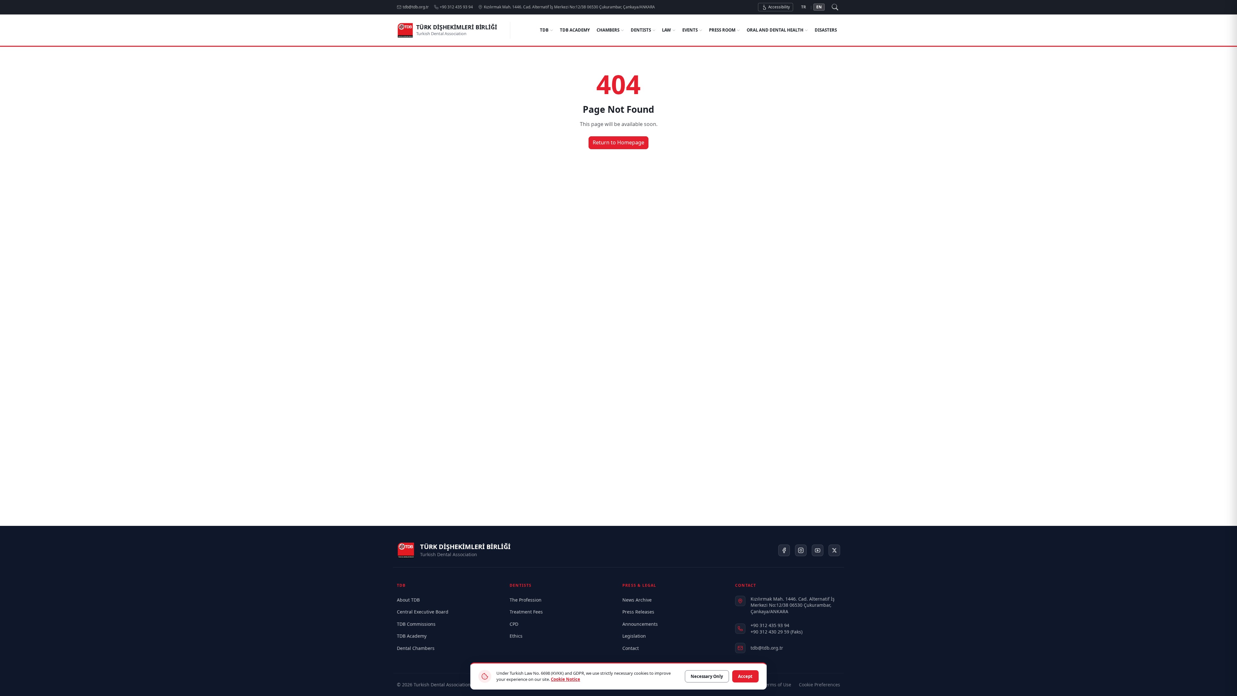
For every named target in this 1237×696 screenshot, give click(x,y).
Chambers (608, 30)
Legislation (634, 636)
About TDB (408, 600)
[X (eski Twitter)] (834, 550)
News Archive (637, 600)
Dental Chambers (416, 648)
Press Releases (638, 612)
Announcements (640, 624)
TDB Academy (575, 30)
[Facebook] (784, 550)
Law (666, 30)
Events (690, 30)
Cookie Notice (565, 679)
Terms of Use (777, 685)
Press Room (722, 30)
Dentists (641, 30)
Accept (745, 676)
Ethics (516, 636)
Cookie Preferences (819, 685)
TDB (544, 30)
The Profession (526, 600)
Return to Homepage (618, 142)
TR (803, 7)
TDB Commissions (416, 624)
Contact (630, 648)
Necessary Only (707, 676)
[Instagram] (801, 550)
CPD (514, 624)
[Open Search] (835, 7)
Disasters (826, 30)
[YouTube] (817, 550)
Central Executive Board (422, 612)
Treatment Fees (526, 612)
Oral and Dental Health (775, 30)
